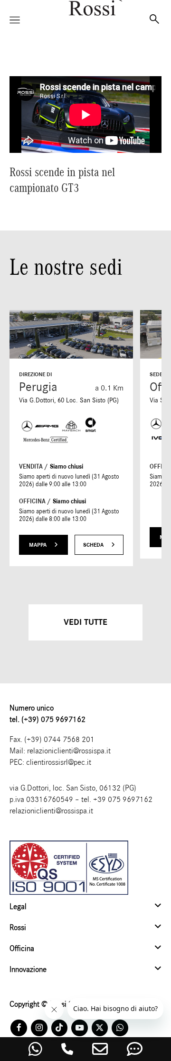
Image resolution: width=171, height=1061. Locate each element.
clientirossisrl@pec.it (58, 762)
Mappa (38, 545)
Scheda (94, 545)
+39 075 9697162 (122, 799)
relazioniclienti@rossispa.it (69, 751)
